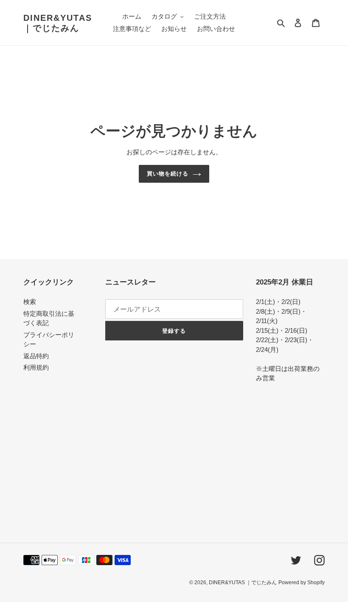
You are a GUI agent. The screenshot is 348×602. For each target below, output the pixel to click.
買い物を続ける (167, 173)
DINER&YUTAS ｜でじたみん (57, 23)
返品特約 (36, 356)
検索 (29, 301)
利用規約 (36, 367)
